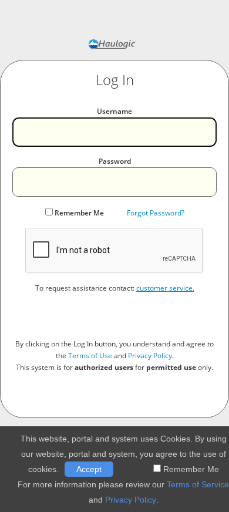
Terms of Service (198, 484)
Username (114, 111)
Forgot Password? (155, 213)
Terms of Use (90, 356)
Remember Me (79, 213)
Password (115, 161)
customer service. (165, 288)
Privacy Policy (150, 356)
